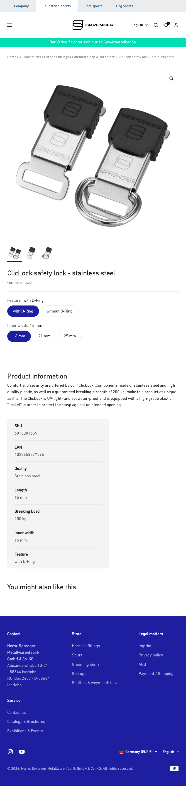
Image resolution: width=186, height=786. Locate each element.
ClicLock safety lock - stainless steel (146, 57)
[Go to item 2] (31, 254)
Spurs (77, 655)
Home (11, 57)
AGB (142, 664)
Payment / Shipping (156, 673)
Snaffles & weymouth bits (94, 682)
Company (21, 6)
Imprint (145, 645)
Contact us (16, 712)
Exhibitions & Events (25, 730)
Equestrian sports (56, 6)
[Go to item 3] (47, 254)
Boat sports (93, 6)
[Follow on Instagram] (10, 752)
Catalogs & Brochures (26, 721)
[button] (176, 24)
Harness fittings (56, 57)
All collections (30, 57)
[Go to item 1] (14, 254)
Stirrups (79, 673)
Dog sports (124, 6)
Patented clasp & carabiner (93, 57)
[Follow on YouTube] (22, 752)
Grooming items (86, 664)
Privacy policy (151, 655)
